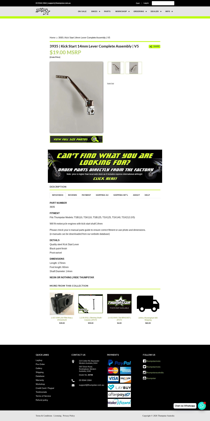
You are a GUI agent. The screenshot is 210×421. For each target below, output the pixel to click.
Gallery (39, 368)
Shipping (40, 372)
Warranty (40, 380)
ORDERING (139, 11)
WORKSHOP (121, 11)
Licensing (57, 416)
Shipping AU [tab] (102, 195)
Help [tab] (147, 195)
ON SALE (82, 11)
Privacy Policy (69, 416)
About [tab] (136, 195)
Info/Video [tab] (57, 195)
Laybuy (39, 360)
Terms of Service (43, 396)
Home (52, 37)
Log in (146, 3)
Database (40, 376)
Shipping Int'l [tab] (120, 195)
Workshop (40, 384)
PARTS (107, 11)
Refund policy (42, 400)
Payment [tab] (86, 195)
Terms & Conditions (44, 416)
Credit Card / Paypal (45, 388)
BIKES (94, 11)
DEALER (155, 11)
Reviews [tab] (72, 195)
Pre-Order (40, 364)
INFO (167, 11)
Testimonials (41, 392)
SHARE (156, 46)
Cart (138, 3)
